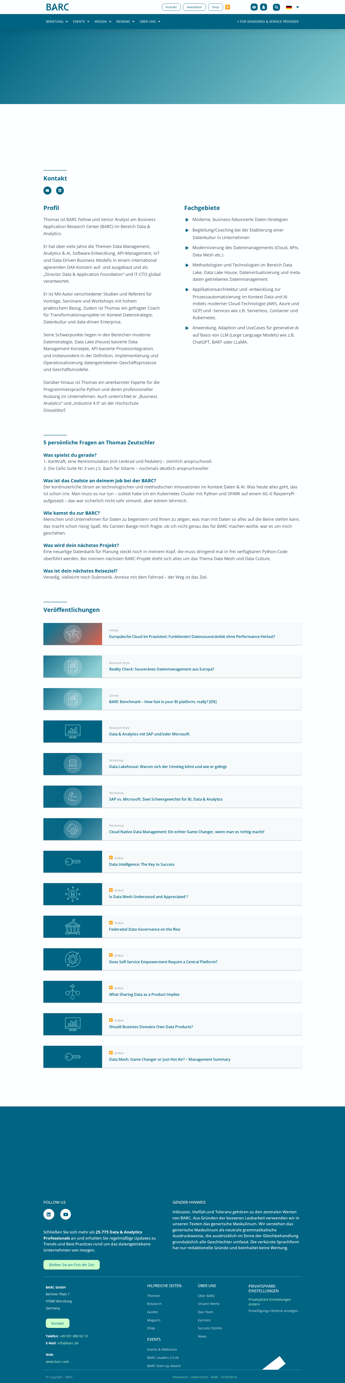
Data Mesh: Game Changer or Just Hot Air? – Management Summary (169, 1059)
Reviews (123, 21)
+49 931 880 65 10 (74, 1336)
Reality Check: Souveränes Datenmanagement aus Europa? (161, 669)
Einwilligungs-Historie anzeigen (273, 1310)
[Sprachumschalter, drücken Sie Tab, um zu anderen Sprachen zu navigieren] (293, 7)
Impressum (180, 1377)
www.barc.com (57, 1361)
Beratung (54, 21)
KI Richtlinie (229, 1377)
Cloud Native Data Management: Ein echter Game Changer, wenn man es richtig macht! (186, 831)
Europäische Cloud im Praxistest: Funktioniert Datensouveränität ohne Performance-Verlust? (192, 636)
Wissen (101, 21)
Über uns (148, 21)
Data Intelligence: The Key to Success (142, 864)
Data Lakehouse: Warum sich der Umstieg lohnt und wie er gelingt (168, 766)
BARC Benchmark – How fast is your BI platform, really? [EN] (163, 701)
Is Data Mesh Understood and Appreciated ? (148, 896)
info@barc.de (68, 1343)
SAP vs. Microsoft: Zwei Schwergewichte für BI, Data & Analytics (166, 799)
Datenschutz (199, 1377)
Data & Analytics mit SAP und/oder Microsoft (149, 734)
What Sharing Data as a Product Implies (144, 994)
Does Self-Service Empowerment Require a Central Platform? (163, 961)
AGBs (214, 1377)
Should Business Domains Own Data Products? (151, 1026)
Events (79, 21)
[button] (276, 7)
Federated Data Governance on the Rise (144, 929)
